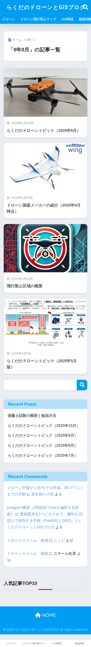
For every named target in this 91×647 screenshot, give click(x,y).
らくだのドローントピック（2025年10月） (44, 426)
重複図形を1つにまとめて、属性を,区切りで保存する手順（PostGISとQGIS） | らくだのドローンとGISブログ (45, 520)
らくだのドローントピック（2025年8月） (43, 445)
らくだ (59, 540)
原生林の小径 (42, 494)
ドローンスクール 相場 (27, 540)
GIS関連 (67, 19)
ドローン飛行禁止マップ (38, 19)
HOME (48, 615)
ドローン (8, 19)
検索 (82, 385)
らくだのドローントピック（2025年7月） (43, 455)
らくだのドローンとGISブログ (46, 7)
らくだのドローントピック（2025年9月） (43, 435)
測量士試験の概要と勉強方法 (32, 416)
